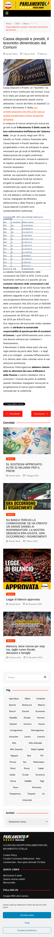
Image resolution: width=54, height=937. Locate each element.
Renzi (13, 768)
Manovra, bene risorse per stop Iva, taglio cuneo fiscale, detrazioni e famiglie (25, 649)
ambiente (40, 698)
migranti (14, 755)
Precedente (14, 414)
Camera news (15, 657)
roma (26, 768)
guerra (41, 724)
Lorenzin (41, 736)
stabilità (27, 781)
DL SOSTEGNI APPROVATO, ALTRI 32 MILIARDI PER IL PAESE (24, 467)
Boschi (12, 711)
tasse (15, 787)
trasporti (31, 794)
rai (24, 762)
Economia (40, 711)
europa (27, 717)
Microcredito (9, 882)
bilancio (41, 705)
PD (41, 755)
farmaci (41, 717)
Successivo (39, 414)
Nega (27, 923)
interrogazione (37, 730)
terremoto (36, 787)
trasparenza (15, 794)
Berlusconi (27, 705)
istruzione (13, 736)
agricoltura (14, 698)
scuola (25, 775)
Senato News (11, 54)
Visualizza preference (27, 930)
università (27, 800)
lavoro (27, 736)
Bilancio (43, 54)
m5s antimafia (35, 743)
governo (27, 724)
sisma (13, 781)
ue (43, 794)
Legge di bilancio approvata (23, 599)
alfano (27, 698)
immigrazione (16, 730)
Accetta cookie (27, 915)
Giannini (13, 724)
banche (12, 705)
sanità (12, 775)
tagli (42, 781)
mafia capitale (37, 749)
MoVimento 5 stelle (12, 875)
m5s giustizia (16, 749)
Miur (29, 755)
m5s (14, 743)
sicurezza (40, 775)
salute (41, 768)
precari (13, 762)
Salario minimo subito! (14, 879)
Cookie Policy (10, 855)
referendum (38, 762)
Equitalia (13, 717)
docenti (25, 711)
